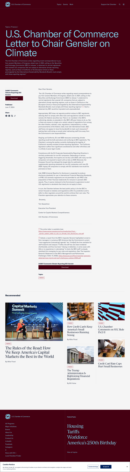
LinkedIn (8, 441)
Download (14, 98)
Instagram (8, 447)
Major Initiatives (11, 426)
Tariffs (73, 431)
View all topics (72, 452)
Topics (59, 4)
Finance (14, 27)
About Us (8, 432)
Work (71, 4)
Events (65, 4)
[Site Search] (120, 4)
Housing (75, 426)
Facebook (8, 444)
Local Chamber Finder (13, 456)
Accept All (106, 466)
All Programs (9, 424)
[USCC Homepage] (17, 416)
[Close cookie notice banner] (127, 467)
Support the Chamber (108, 4)
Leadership (9, 435)
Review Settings (93, 466)
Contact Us (9, 438)
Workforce (77, 437)
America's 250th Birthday (91, 442)
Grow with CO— (11, 453)
